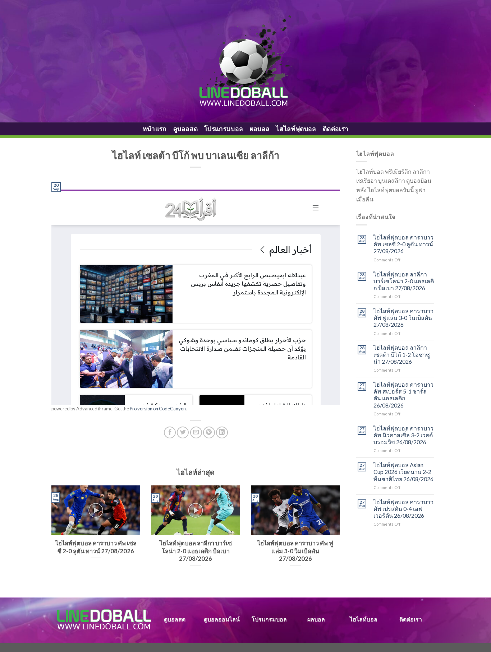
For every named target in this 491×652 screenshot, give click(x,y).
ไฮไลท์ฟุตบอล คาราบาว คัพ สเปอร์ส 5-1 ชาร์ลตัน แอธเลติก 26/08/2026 (403, 395)
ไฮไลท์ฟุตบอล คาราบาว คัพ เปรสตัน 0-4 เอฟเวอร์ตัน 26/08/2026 (403, 508)
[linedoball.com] (246, 61)
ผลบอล (260, 128)
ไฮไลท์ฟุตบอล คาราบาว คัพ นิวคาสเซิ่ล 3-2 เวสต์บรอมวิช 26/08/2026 (403, 435)
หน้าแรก (155, 128)
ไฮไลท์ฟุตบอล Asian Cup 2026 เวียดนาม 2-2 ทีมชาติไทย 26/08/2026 (403, 471)
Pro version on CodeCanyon (158, 408)
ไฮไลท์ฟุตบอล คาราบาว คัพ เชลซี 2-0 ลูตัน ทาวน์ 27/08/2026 (403, 244)
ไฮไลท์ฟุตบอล (296, 128)
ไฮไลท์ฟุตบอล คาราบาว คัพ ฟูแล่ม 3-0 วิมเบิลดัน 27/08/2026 (403, 317)
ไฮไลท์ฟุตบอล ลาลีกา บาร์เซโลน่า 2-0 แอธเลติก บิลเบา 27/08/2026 (403, 281)
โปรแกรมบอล (223, 128)
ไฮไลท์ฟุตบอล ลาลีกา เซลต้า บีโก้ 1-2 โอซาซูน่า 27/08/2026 (401, 354)
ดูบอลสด (185, 128)
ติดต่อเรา (335, 128)
